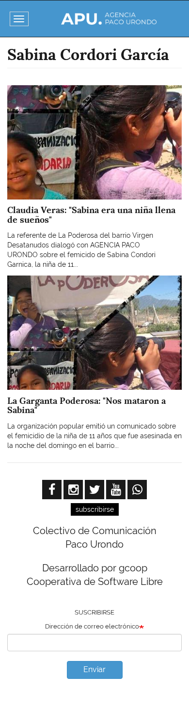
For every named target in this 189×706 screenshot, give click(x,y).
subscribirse (95, 509)
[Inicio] (109, 19)
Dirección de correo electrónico (92, 626)
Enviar (94, 669)
